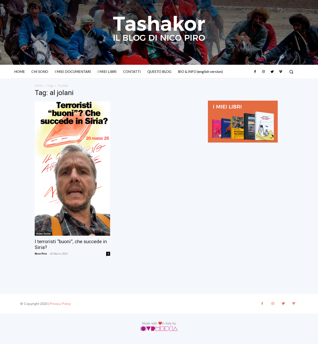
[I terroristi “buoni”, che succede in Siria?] (72, 169)
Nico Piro (41, 253)
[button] (291, 71)
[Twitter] (272, 72)
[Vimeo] (280, 72)
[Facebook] (255, 72)
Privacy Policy (60, 304)
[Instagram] (263, 72)
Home (39, 86)
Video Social (43, 233)
